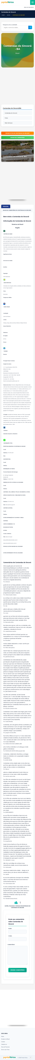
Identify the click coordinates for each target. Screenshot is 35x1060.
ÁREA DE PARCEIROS (29, 7)
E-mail (10, 936)
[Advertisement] (17, 86)
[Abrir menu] (32, 2)
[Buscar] (30, 27)
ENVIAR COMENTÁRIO (17, 970)
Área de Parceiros (5, 1047)
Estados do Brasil (5, 1039)
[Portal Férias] (7, 3)
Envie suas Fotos (5, 1049)
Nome (10, 928)
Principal (6, 206)
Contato (3, 1041)
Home (2, 1036)
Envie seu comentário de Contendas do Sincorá (17, 210)
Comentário (11, 944)
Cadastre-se (4, 1044)
